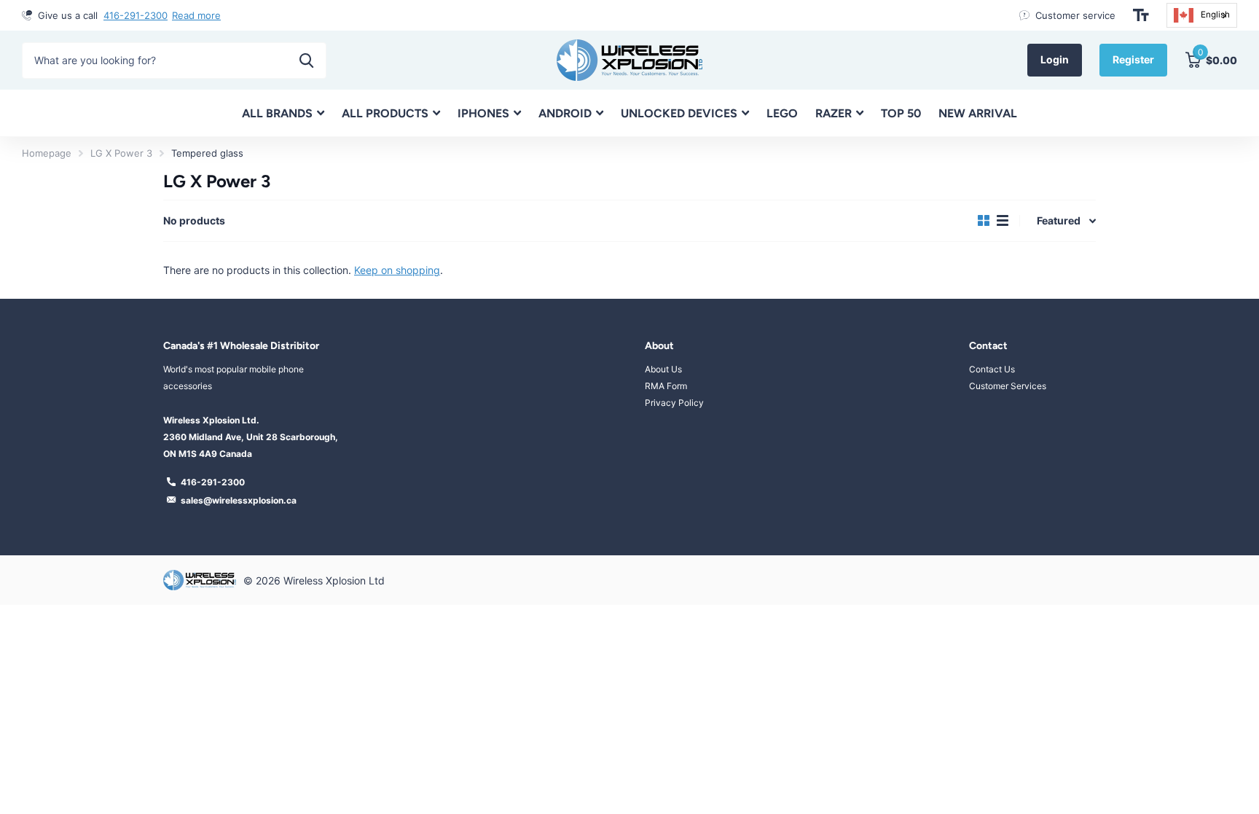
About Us (663, 369)
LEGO (782, 113)
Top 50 (901, 113)
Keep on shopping (397, 270)
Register (1133, 59)
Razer (833, 113)
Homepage (46, 153)
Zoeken (306, 60)
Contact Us (992, 369)
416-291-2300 (135, 15)
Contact (988, 346)
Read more (196, 15)
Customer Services (1007, 385)
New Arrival (977, 113)
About (659, 346)
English (1215, 14)
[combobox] (1201, 15)
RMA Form (666, 385)
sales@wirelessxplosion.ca (239, 500)
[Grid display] (983, 220)
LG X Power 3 (121, 153)
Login (1054, 59)
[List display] (1002, 220)
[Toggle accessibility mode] (1141, 15)
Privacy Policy (674, 402)
